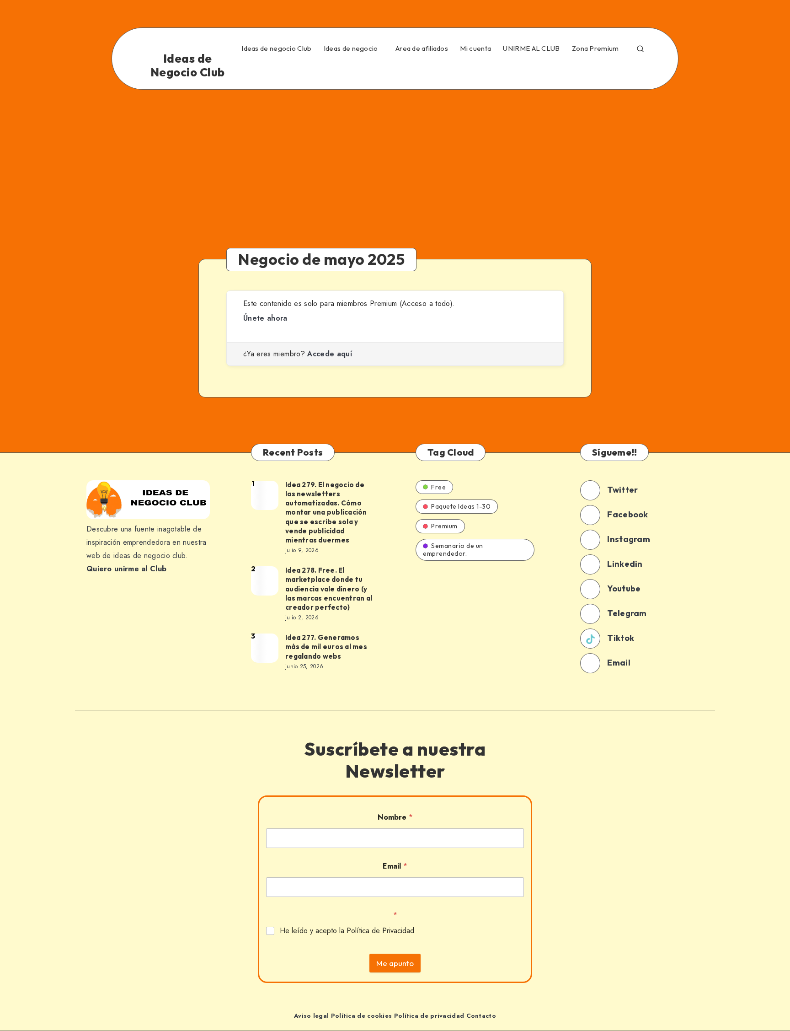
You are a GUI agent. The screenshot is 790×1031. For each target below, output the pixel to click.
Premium (444, 526)
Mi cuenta (475, 48)
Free (438, 487)
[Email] (642, 70)
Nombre (395, 817)
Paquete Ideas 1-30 (461, 506)
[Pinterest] (563, 70)
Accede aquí (329, 354)
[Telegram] (622, 70)
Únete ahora (265, 318)
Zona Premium (595, 48)
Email (395, 866)
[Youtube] (602, 70)
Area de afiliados (421, 48)
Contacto (481, 1015)
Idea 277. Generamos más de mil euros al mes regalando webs (326, 646)
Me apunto (395, 963)
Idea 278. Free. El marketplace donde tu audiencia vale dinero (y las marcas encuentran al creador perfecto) (328, 589)
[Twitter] (503, 70)
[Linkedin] (523, 70)
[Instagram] (542, 70)
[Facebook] (483, 70)
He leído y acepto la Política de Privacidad (347, 931)
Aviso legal (311, 1015)
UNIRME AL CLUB (531, 48)
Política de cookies (361, 1015)
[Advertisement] (395, 158)
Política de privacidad (429, 1015)
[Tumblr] (582, 70)
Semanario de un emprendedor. (453, 550)
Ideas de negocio (351, 48)
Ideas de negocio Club (276, 48)
